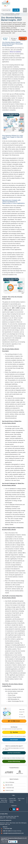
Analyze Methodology (14, 761)
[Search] (9, 10)
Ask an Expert (14, 739)
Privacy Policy (13, 800)
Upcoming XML (3, 802)
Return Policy (4, 800)
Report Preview (5, 38)
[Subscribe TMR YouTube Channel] (17, 809)
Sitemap (11, 802)
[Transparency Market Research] (6, 3)
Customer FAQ (12, 798)
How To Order (21, 798)
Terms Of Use (3, 798)
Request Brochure (22, 38)
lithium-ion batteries (15, 51)
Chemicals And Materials (9, 13)
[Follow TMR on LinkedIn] (14, 809)
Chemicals (18, 13)
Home (2, 13)
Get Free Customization (14, 752)
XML (20, 800)
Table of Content (14, 39)
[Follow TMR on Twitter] (10, 809)
